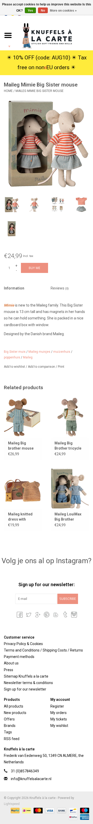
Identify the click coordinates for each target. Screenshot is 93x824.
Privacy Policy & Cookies (23, 644)
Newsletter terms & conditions (28, 683)
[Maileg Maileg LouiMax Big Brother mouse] (69, 488)
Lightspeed (12, 804)
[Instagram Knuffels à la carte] (73, 614)
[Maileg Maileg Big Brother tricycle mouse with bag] (69, 417)
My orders (58, 713)
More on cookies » (63, 10)
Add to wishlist (15, 366)
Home (8, 91)
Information (14, 288)
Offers (9, 719)
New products (15, 713)
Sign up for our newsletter (25, 689)
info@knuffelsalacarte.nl (31, 779)
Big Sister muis (15, 352)
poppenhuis (12, 357)
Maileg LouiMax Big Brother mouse (68, 517)
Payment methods (19, 657)
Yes (30, 10)
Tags (8, 732)
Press (8, 670)
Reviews (60, 288)
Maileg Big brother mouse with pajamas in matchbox (21, 446)
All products (13, 706)
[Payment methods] (14, 810)
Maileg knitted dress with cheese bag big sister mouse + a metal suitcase (22, 517)
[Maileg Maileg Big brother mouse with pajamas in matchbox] (23, 417)
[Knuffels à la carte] (54, 35)
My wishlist (59, 726)
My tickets (58, 719)
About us (11, 663)
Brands (10, 726)
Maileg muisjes (39, 352)
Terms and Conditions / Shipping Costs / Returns (43, 650)
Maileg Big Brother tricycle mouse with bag (68, 446)
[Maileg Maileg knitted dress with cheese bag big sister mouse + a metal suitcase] (23, 488)
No (43, 10)
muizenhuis (61, 352)
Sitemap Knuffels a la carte (26, 676)
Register (57, 706)
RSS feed (11, 739)
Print (61, 366)
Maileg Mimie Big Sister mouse (40, 91)
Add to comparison (42, 366)
